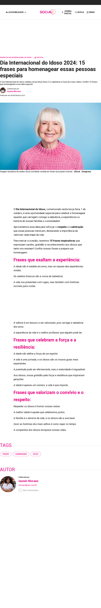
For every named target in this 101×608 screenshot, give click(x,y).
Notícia (38, 57)
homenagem (21, 454)
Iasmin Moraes (14, 91)
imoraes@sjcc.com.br (27, 485)
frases (6, 454)
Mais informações (30, 490)
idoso (35, 454)
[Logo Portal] (47, 12)
